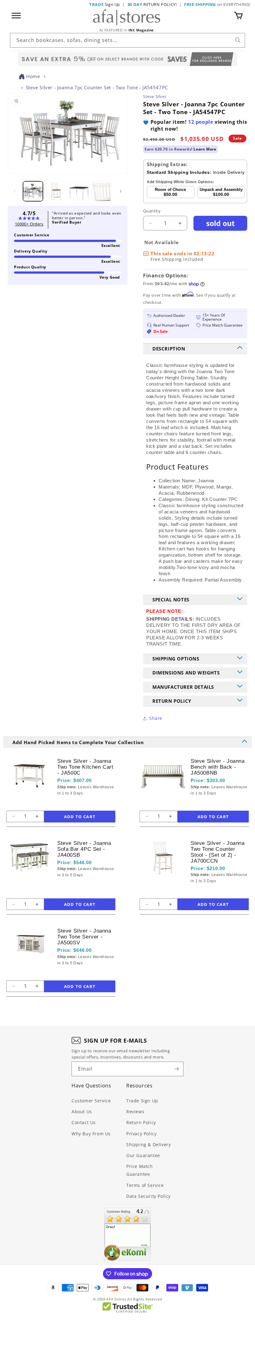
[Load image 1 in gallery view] (33, 191)
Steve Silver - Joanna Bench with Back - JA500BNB (218, 767)
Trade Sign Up (142, 1101)
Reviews (135, 1111)
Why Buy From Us (91, 1134)
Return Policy (141, 1122)
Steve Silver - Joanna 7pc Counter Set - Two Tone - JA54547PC (97, 87)
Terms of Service (145, 1185)
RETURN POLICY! (152, 4)
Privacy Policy (141, 1134)
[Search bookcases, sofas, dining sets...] (238, 40)
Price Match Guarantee (139, 1170)
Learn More (204, 149)
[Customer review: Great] (127, 1234)
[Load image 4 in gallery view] (102, 191)
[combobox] (127, 40)
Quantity (151, 211)
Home (33, 76)
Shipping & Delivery (148, 1144)
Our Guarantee (143, 1155)
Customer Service (91, 1101)
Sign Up (104, 4)
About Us (82, 1111)
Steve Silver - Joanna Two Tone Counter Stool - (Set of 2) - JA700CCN (218, 852)
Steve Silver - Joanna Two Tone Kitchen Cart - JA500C (85, 767)
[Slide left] (14, 191)
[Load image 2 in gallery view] (56, 191)
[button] (238, 15)
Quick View (88, 804)
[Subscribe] (176, 1069)
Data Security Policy (148, 1196)
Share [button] (155, 718)
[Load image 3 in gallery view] (79, 191)
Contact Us (84, 1122)
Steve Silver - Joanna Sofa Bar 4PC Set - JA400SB (84, 849)
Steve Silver (154, 96)
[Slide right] (121, 191)
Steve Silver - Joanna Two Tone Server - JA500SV (84, 937)
